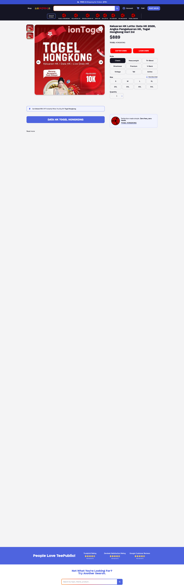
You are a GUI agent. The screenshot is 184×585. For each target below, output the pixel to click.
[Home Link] (43, 8)
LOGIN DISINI (144, 51)
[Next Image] (101, 62)
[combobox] (84, 8)
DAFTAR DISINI (121, 51)
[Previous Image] (38, 62)
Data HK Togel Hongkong (65, 119)
